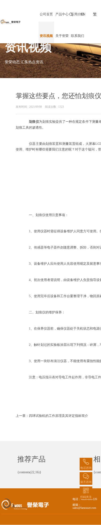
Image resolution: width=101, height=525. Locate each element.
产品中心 (62, 14)
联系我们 (77, 36)
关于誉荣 (62, 36)
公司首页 (46, 14)
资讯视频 (46, 36)
